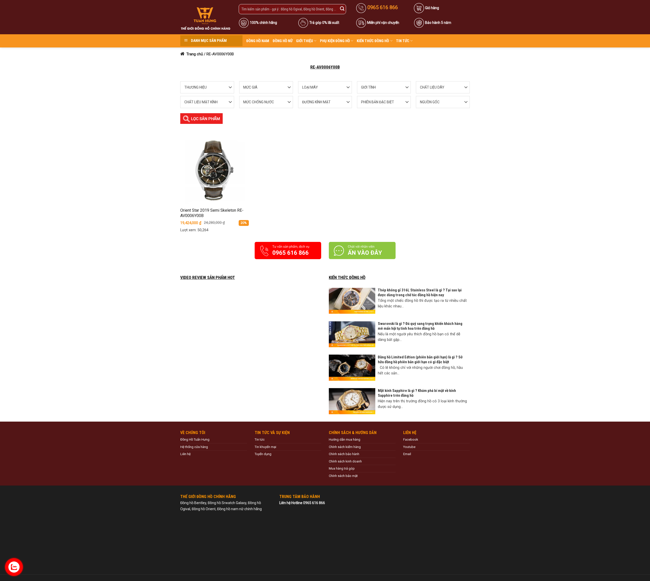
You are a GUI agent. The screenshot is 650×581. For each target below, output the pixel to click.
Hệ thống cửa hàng (194, 447)
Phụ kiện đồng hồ (335, 41)
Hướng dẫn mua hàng (344, 439)
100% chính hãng (263, 23)
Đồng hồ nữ (282, 41)
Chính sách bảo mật (343, 476)
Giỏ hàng (432, 8)
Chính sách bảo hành (344, 454)
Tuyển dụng (263, 454)
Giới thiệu (304, 41)
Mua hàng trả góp (342, 468)
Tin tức (402, 41)
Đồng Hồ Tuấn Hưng (194, 439)
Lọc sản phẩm (205, 119)
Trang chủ (194, 54)
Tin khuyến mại (265, 447)
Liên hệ (185, 454)
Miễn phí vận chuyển (383, 23)
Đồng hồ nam (257, 41)
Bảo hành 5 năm (438, 23)
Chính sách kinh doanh (345, 461)
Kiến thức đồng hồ (373, 41)
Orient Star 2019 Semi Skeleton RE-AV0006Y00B (211, 213)
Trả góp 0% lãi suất (324, 23)
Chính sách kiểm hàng (345, 447)
